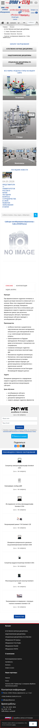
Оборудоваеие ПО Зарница (12, 640)
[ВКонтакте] (15, 446)
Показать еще (19, 616)
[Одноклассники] (18, 446)
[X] (23, 446)
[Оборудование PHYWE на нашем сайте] (19, 410)
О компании (9, 654)
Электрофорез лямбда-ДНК (13, 486)
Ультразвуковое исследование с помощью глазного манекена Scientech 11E (19, 602)
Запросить (19, 427)
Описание (9, 286)
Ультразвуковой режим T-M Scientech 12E (17, 524)
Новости (7, 678)
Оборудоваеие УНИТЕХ (11, 649)
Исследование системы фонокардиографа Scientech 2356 (19, 505)
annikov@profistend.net (19, 10)
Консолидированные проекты (13, 659)
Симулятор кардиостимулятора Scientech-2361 (19, 563)
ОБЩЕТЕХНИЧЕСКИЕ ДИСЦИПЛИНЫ (15, 634)
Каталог (13, 23)
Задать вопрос (11, 290)
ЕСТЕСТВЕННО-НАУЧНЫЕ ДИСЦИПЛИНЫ (16, 631)
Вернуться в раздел (20, 436)
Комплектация (21, 286)
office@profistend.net (19, 15)
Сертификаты (9, 662)
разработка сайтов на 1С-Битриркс (23, 718)
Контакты (7, 665)
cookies (14, 725)
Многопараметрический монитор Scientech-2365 (19, 582)
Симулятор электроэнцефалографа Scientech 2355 (19, 467)
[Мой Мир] (21, 446)
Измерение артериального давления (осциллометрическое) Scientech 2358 (19, 544)
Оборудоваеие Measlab (11, 646)
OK (33, 724)
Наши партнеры (11, 673)
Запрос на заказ (9, 668)
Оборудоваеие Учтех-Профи (13, 643)
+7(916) (3, 696)
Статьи (7, 681)
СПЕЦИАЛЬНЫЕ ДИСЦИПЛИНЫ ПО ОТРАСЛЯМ (18, 637)
